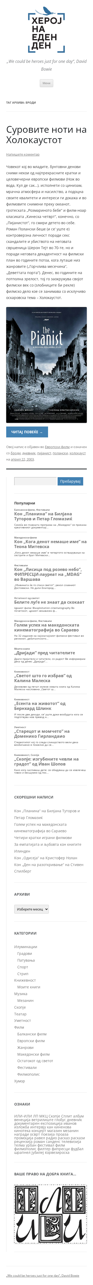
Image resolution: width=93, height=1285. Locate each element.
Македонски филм (33, 1054)
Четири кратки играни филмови (43, 837)
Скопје (20, 1007)
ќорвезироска (57, 1152)
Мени (46, 83)
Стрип (22, 973)
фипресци (61, 1148)
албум (78, 1116)
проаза (62, 1134)
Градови (24, 953)
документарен (27, 1123)
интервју (38, 1126)
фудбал (77, 1148)
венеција (22, 1119)
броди (16, 453)
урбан (31, 1145)
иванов (70, 1123)
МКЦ (43, 1116)
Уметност (22, 1020)
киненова (62, 1126)
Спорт (22, 966)
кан (50, 1126)
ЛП (35, 1116)
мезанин (71, 1130)
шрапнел (22, 1152)
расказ (64, 1137)
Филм (19, 1027)
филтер (44, 1148)
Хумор (19, 1080)
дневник (29, 453)
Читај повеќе (27, 431)
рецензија (23, 1141)
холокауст (77, 453)
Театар (20, 1013)
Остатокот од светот (35, 1060)
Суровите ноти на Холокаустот (46, 134)
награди (21, 1134)
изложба (21, 1126)
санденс (53, 1141)
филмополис (25, 1148)
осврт (35, 1134)
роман (39, 1141)
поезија (48, 1134)
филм (60, 1145)
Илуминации (25, 946)
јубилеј (38, 1152)
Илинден (22, 851)
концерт (39, 1130)
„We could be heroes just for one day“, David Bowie (42, 1275)
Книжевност (25, 980)
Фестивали (27, 1067)
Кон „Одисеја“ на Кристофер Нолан (45, 857)
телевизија (71, 1141)
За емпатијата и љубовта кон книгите (47, 844)
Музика (20, 993)
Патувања (26, 960)
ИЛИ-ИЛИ (23, 1116)
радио (51, 1137)
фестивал (45, 1145)
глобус (60, 1119)
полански (60, 453)
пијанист (44, 453)
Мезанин (25, 1000)
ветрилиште (42, 1119)
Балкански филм (32, 1033)
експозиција (52, 1123)
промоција (23, 1137)
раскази (78, 1137)
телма (19, 1145)
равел (39, 1137)
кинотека (22, 1130)
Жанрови (25, 1047)
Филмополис (28, 1074)
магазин (54, 1130)
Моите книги (28, 986)
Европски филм (57, 446)
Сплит (66, 1116)
